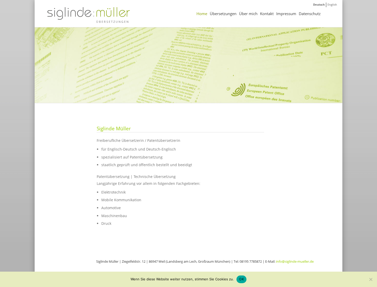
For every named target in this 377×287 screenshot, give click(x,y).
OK (241, 279)
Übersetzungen (223, 13)
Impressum (286, 13)
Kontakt (267, 13)
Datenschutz (310, 13)
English (332, 4)
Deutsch (319, 4)
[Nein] (370, 279)
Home (201, 13)
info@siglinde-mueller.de (295, 261)
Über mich (248, 13)
